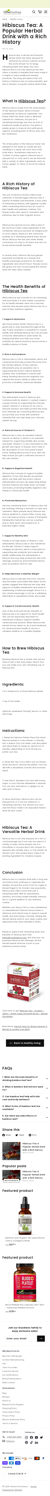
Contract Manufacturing (13, 1360)
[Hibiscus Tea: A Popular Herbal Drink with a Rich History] (11, 1151)
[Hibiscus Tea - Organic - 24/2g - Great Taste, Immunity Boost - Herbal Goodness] (25, 981)
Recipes (6, 1397)
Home (4, 19)
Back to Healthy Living (27, 1043)
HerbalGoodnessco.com (14, 937)
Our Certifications (10, 1375)
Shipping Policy (9, 1408)
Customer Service (10, 1371)
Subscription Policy (11, 1412)
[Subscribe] (41, 1339)
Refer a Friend (8, 1382)
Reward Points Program (13, 1404)
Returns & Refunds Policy (13, 1419)
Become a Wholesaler (12, 1356)
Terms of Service (10, 1423)
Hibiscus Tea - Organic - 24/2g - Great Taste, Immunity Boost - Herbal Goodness (25, 1013)
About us (6, 1400)
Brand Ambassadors (11, 1379)
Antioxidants (11, 1181)
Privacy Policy (8, 1416)
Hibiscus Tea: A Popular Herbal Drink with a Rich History (33, 1146)
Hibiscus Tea (31, 100)
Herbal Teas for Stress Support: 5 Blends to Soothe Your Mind (24, 1028)
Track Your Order (9, 1367)
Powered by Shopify (12, 1490)
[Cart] (40, 12)
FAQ (4, 1364)
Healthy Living (16, 19)
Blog (4, 1393)
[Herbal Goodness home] (12, 12)
